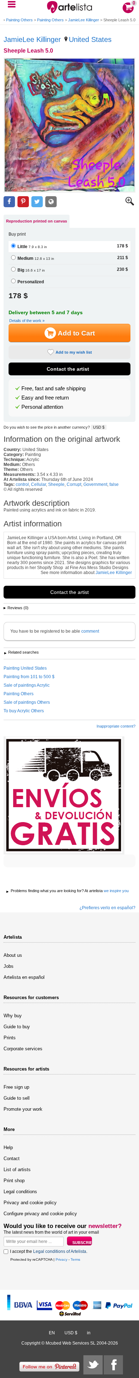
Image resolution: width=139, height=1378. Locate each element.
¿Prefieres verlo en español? (107, 907)
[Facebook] (113, 1364)
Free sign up (16, 1087)
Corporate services (23, 1048)
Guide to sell (17, 1098)
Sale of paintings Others (27, 702)
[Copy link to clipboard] (51, 201)
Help (8, 1147)
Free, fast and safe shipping (53, 388)
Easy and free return (45, 398)
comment (90, 631)
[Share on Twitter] (37, 201)
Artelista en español (24, 977)
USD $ (98, 427)
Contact (12, 1158)
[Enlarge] (129, 204)
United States (90, 39)
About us (13, 955)
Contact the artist (68, 369)
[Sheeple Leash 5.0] (69, 125)
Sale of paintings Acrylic (27, 685)
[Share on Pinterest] (23, 201)
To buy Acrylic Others (24, 710)
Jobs (9, 966)
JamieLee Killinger (83, 20)
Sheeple (56, 484)
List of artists (17, 1169)
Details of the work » (27, 320)
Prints (10, 1037)
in (89, 1332)
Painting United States (25, 668)
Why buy (13, 1015)
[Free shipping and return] (64, 795)
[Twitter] (93, 1364)
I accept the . (48, 1251)
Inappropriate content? (116, 726)
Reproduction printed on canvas (36, 221)
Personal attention (42, 407)
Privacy (61, 1259)
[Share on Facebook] (9, 201)
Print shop (14, 1180)
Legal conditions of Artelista (59, 1251)
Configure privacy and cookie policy (40, 1213)
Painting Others (19, 20)
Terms (75, 1259)
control (22, 484)
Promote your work (23, 1109)
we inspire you (116, 891)
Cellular (38, 484)
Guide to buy (17, 1026)
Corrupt (74, 484)
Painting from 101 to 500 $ (29, 676)
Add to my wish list (74, 352)
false (114, 484)
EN (52, 1332)
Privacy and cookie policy (30, 1202)
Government (95, 484)
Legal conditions (20, 1191)
